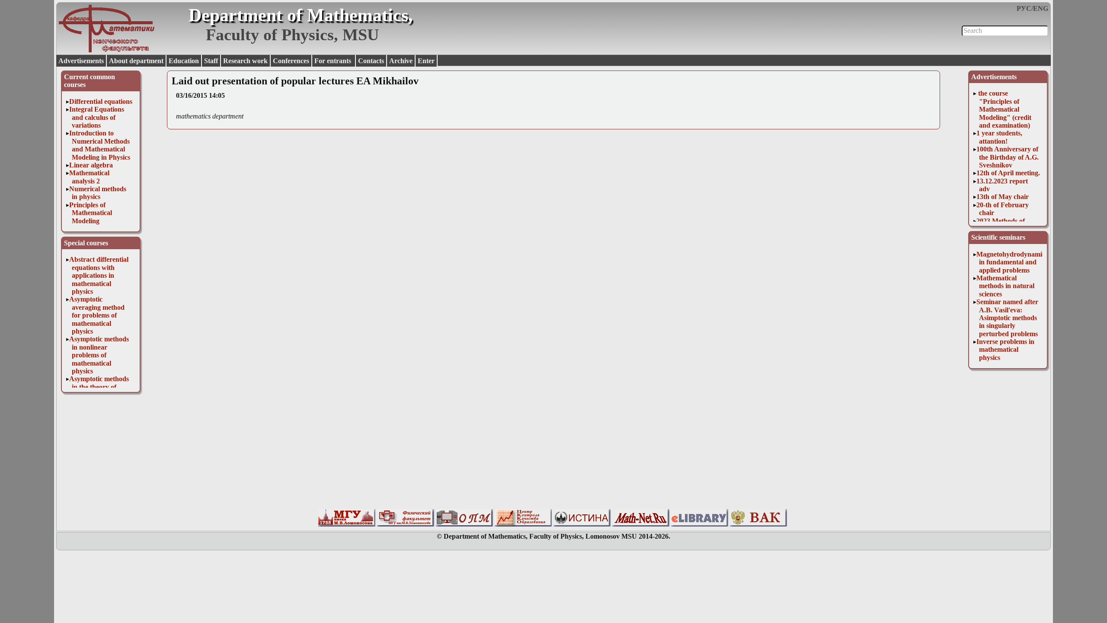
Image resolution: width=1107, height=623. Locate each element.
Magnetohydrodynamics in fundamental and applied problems (1012, 262)
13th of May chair (1002, 196)
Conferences (291, 60)
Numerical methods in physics (97, 192)
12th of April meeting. (1008, 173)
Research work (245, 60)
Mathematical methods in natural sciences (1005, 286)
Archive (401, 60)
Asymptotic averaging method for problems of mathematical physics (97, 315)
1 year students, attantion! (999, 137)
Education (184, 60)
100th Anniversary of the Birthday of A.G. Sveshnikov (1007, 157)
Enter (426, 60)
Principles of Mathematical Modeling (90, 213)
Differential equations (100, 101)
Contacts (371, 60)
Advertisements (81, 60)
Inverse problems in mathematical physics (1005, 349)
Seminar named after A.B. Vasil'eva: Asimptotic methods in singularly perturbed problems (1007, 317)
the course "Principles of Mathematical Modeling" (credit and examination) (1003, 109)
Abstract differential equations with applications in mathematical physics (98, 275)
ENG (1040, 8)
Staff (211, 60)
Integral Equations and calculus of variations (96, 117)
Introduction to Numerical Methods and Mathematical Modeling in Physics (99, 145)
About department (136, 60)
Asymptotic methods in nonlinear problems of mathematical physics (99, 355)
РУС (1024, 8)
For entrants (333, 60)
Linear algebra (91, 165)
